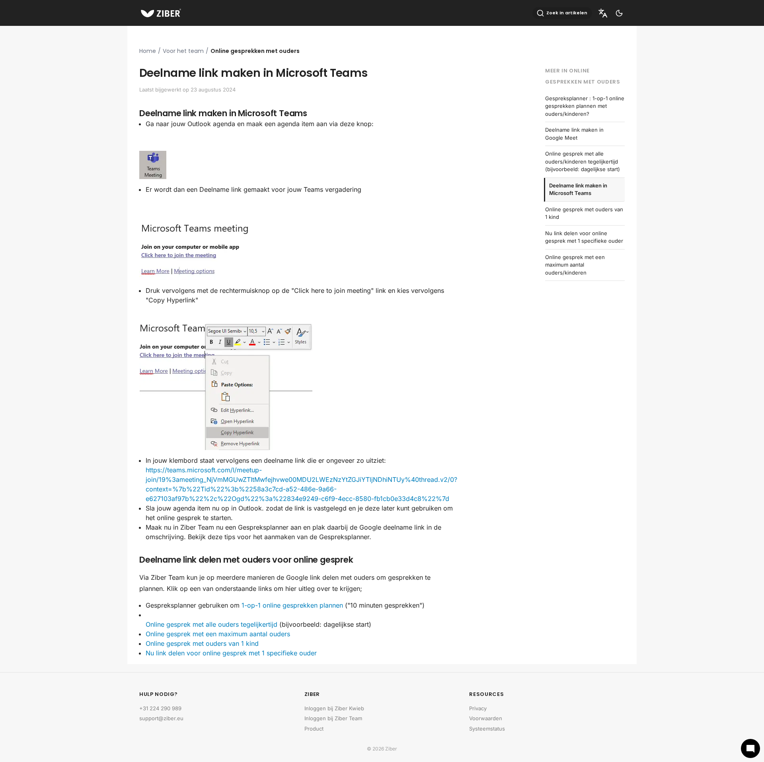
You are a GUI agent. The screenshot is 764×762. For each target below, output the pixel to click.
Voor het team (183, 51)
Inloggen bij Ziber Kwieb (334, 708)
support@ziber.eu (161, 718)
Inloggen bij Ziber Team (333, 718)
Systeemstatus (487, 728)
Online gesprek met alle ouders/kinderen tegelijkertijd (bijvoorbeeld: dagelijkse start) (582, 161)
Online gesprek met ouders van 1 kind (202, 643)
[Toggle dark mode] (619, 13)
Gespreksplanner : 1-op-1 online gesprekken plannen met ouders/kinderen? (584, 106)
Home (147, 51)
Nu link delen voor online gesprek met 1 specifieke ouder (231, 653)
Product (314, 728)
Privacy (478, 708)
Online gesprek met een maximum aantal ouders (218, 634)
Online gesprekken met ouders (255, 51)
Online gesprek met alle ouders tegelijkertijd (211, 624)
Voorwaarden (485, 718)
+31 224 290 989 (160, 708)
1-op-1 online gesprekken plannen (292, 605)
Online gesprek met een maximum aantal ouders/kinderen (575, 265)
